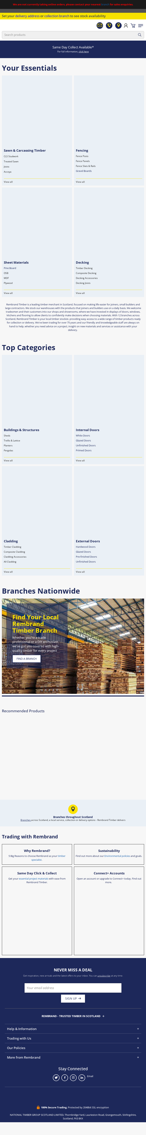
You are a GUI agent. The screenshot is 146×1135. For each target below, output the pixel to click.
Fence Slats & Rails (86, 166)
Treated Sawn (11, 161)
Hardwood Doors (85, 546)
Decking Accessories (87, 278)
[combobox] (73, 35)
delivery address (27, 16)
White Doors (83, 435)
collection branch (56, 16)
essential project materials (33, 878)
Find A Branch (27, 658)
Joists (6, 166)
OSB (6, 273)
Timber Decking (84, 268)
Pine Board (10, 268)
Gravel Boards (84, 171)
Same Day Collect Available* (73, 47)
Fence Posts (82, 156)
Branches (26, 820)
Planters (8, 445)
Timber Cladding (12, 546)
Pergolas (8, 450)
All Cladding (10, 561)
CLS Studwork (11, 156)
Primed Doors (83, 450)
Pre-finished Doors (86, 556)
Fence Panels (83, 161)
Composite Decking (86, 273)
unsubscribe (104, 975)
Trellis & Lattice (12, 440)
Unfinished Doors (86, 445)
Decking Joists (83, 283)
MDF (6, 278)
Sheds (7, 435)
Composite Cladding (14, 551)
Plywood (8, 283)
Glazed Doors (83, 440)
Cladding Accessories (15, 556)
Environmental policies (117, 856)
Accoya (7, 171)
